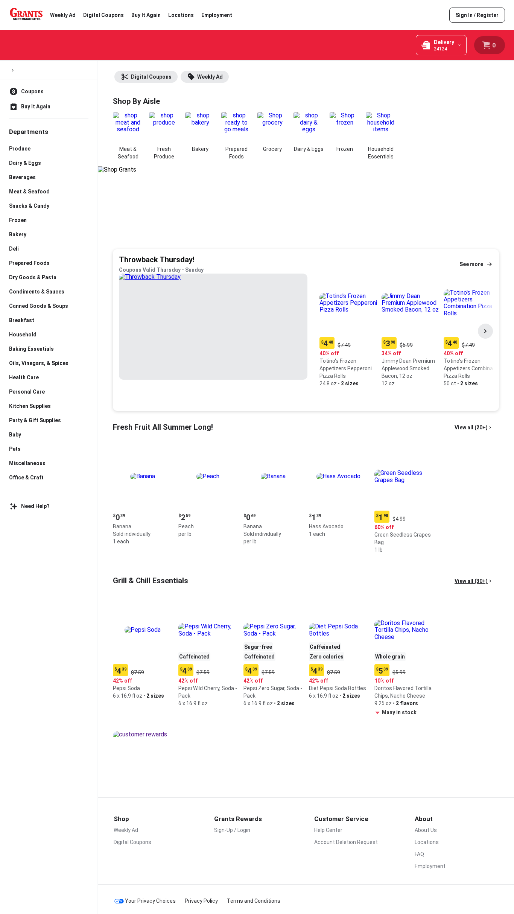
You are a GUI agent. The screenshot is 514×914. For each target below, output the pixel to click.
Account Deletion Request (346, 842)
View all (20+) (471, 427)
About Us (426, 830)
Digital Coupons (103, 15)
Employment (216, 15)
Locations (181, 15)
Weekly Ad (63, 15)
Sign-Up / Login (232, 830)
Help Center (328, 830)
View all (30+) (471, 581)
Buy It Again (146, 15)
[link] (477, 15)
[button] (349, 331)
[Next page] (485, 331)
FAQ (419, 854)
